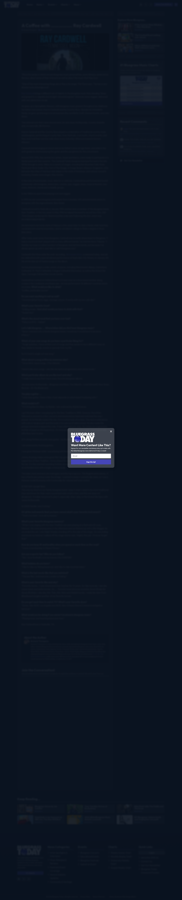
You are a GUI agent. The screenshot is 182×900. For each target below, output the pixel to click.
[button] (111, 431)
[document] (91, 450)
